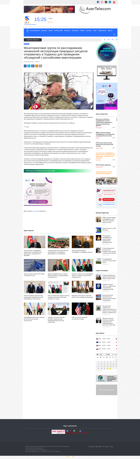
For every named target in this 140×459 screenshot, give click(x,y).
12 (107, 364)
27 (110, 368)
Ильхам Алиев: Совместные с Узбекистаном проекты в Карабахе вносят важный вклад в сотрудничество (109, 309)
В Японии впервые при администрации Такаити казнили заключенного (109, 277)
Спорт (95, 30)
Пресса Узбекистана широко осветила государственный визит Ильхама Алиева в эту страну (58, 297)
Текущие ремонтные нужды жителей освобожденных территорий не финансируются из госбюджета (58, 252)
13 (110, 364)
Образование (102, 30)
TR (116, 39)
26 (107, 368)
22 (116, 366)
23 (98, 368)
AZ (104, 39)
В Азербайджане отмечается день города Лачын (109, 260)
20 (110, 366)
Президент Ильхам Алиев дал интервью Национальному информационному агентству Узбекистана (108, 322)
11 (104, 364)
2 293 (38, 61)
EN (112, 39)
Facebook (35, 211)
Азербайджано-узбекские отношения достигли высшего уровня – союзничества (34, 319)
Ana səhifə (91, 446)
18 (104, 366)
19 (107, 366)
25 (104, 368)
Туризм (51, 30)
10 (101, 364)
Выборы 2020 (58, 30)
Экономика (75, 30)
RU (108, 39)
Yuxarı (111, 446)
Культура (88, 30)
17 (101, 366)
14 (113, 364)
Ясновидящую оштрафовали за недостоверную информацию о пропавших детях (107, 239)
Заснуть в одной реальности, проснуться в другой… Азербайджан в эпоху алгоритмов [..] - (70, 39)
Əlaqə (107, 446)
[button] (114, 35)
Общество (67, 30)
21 (113, 366)
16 (98, 366)
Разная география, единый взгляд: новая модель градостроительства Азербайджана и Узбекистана (33, 297)
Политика (44, 30)
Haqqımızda (98, 446)
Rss (104, 446)
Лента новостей (35, 30)
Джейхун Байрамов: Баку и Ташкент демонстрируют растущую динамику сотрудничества (58, 275)
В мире (82, 30)
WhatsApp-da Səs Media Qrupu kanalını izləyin (40, 170)
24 (101, 368)
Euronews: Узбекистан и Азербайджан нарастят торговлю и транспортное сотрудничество (82, 275)
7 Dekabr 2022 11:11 (29, 61)
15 (116, 364)
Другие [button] (110, 30)
